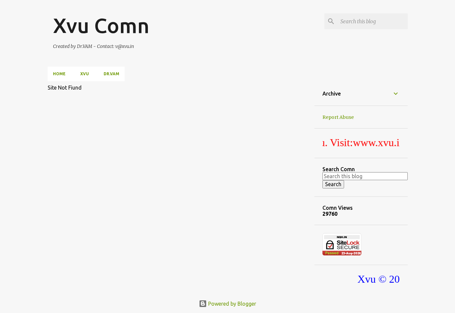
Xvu (84, 74)
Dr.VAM (111, 74)
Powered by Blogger (231, 304)
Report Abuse (338, 117)
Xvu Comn (101, 25)
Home (59, 74)
